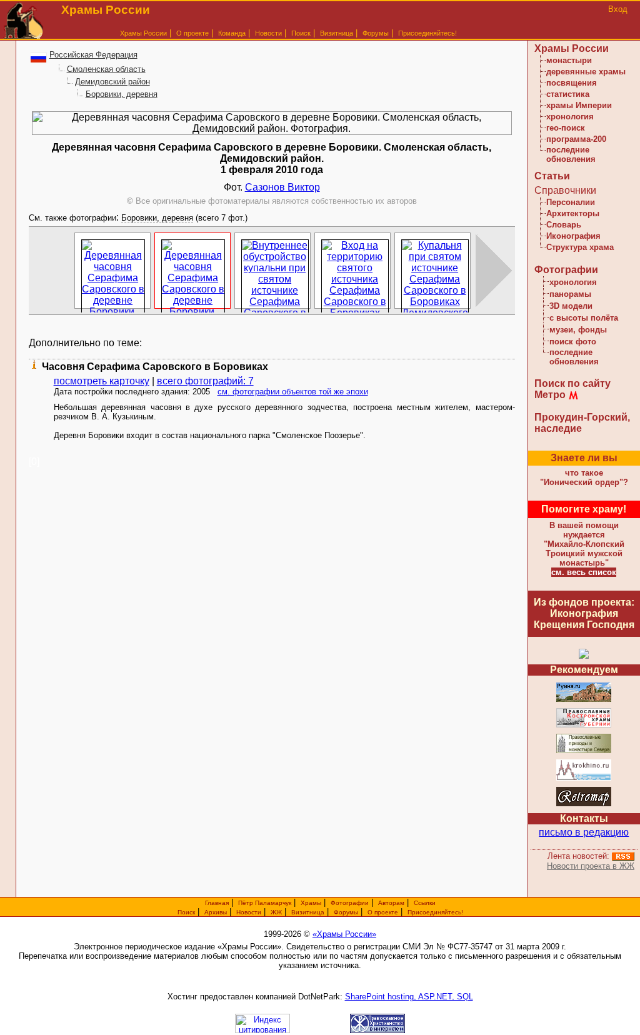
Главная (217, 902)
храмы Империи (579, 105)
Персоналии (570, 202)
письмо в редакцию (584, 832)
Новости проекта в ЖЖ (590, 866)
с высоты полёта (583, 317)
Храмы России (143, 33)
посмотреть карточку (101, 381)
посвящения (571, 83)
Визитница (336, 33)
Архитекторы (572, 213)
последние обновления (571, 154)
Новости (268, 33)
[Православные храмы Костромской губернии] (583, 725)
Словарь (563, 224)
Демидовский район (112, 81)
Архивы (215, 912)
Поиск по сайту (572, 383)
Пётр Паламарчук (264, 902)
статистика (567, 94)
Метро (550, 394)
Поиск (301, 33)
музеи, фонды (578, 329)
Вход (618, 9)
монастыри (569, 60)
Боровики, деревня (122, 94)
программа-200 (576, 139)
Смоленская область (106, 69)
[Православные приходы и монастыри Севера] (583, 751)
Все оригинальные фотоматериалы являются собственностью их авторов (272, 201)
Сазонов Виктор (282, 187)
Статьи (552, 176)
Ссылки (425, 902)
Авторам (391, 902)
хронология (570, 116)
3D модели (570, 306)
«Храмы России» (344, 934)
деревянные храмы (586, 71)
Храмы (311, 902)
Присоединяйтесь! (427, 33)
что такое (584, 477)
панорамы (570, 294)
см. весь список (583, 572)
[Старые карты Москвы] (583, 804)
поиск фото (572, 341)
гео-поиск (565, 127)
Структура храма (580, 247)
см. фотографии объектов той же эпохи (293, 391)
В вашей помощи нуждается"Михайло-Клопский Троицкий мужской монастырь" (584, 544)
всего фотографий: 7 (205, 381)
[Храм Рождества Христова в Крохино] (583, 778)
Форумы (375, 33)
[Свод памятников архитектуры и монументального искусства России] (583, 699)
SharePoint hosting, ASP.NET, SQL (409, 996)
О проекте (383, 912)
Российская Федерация (93, 54)
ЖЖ (276, 912)
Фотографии (566, 269)
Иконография (573, 236)
